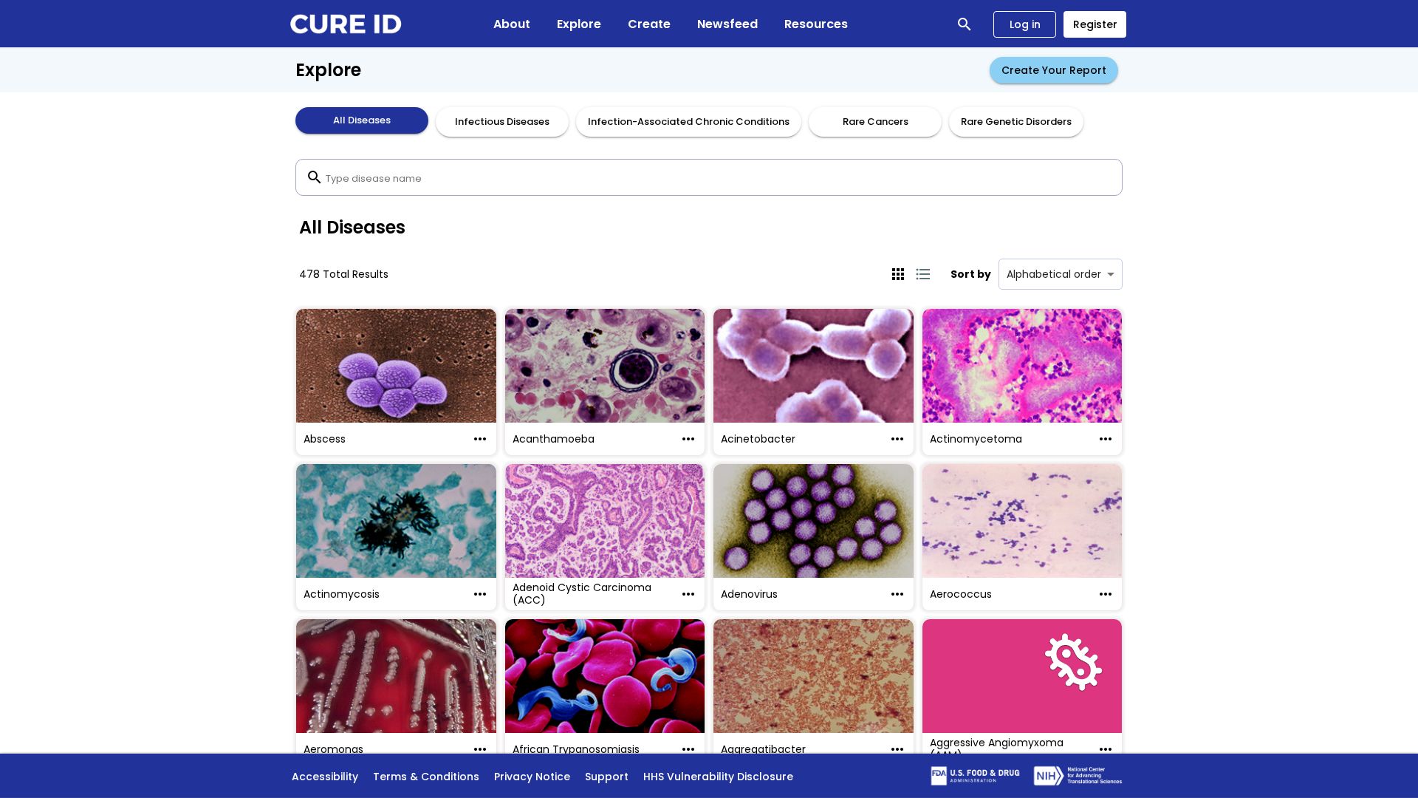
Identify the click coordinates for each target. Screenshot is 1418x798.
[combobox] (709, 177)
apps (898, 274)
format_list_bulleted (923, 274)
